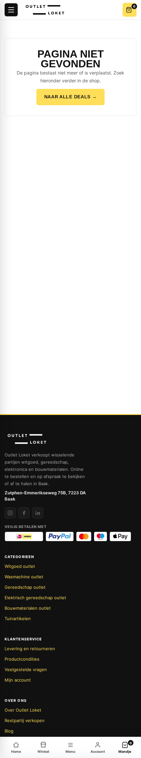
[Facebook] (24, 513)
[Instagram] (10, 513)
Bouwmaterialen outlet (28, 608)
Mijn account (18, 680)
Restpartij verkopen (25, 720)
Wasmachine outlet (24, 576)
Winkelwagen (134, 6)
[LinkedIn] (37, 513)
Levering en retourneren (30, 648)
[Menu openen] (11, 9)
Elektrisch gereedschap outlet (35, 597)
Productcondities (22, 659)
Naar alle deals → (70, 96)
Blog (9, 730)
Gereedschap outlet (25, 587)
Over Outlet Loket (23, 710)
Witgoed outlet (20, 566)
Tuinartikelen (18, 618)
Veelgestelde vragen (26, 669)
